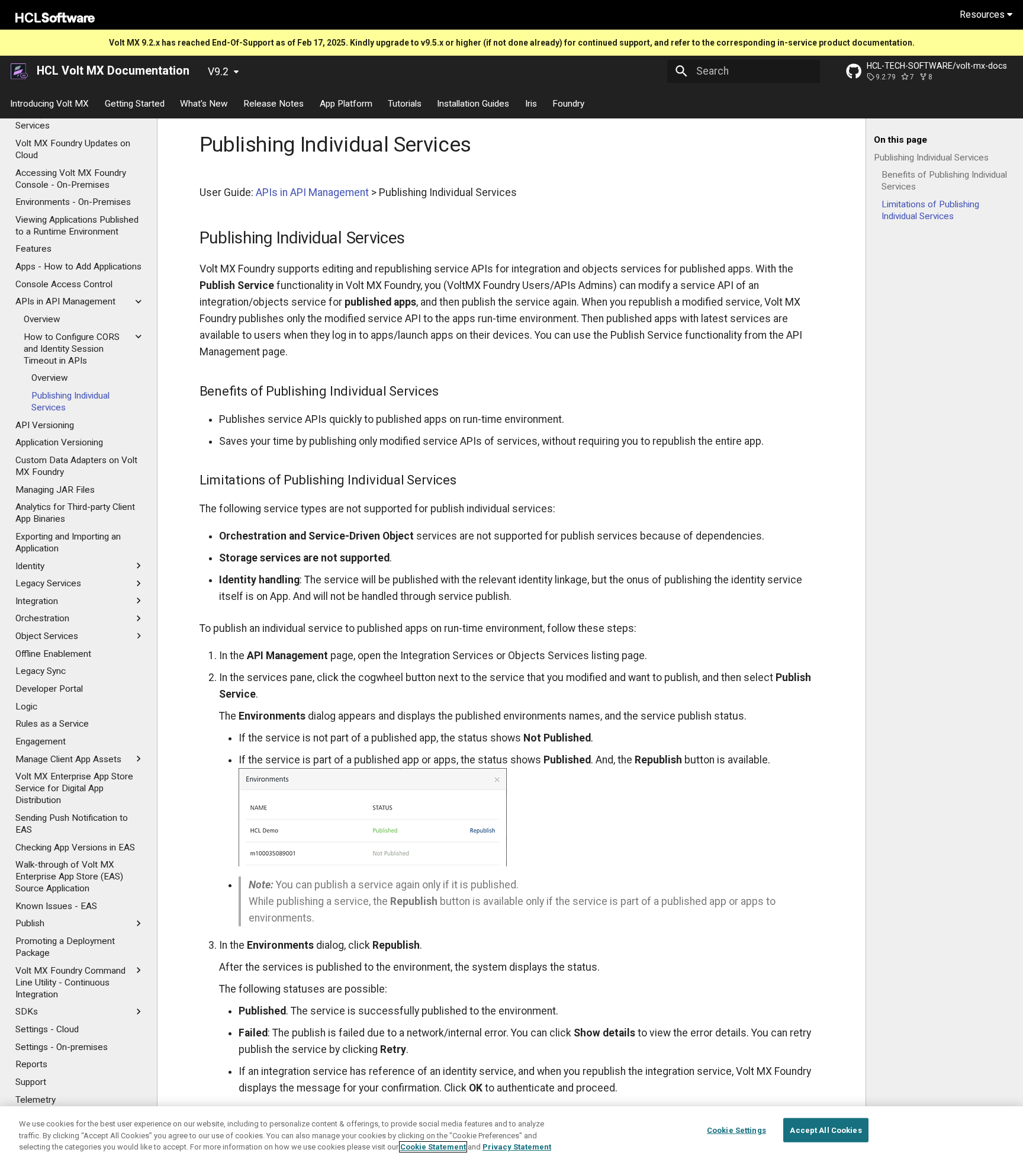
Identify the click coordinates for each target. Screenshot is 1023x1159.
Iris (531, 103)
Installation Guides (473, 103)
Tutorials (405, 103)
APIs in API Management (312, 192)
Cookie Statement (433, 1146)
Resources (983, 14)
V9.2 (218, 72)
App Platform (346, 103)
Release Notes (274, 103)
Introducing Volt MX (50, 103)
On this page (900, 139)
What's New (204, 103)
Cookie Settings (736, 1129)
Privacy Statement (516, 1146)
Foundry (569, 103)
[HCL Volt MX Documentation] (19, 71)
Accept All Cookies (825, 1129)
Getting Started (135, 103)
